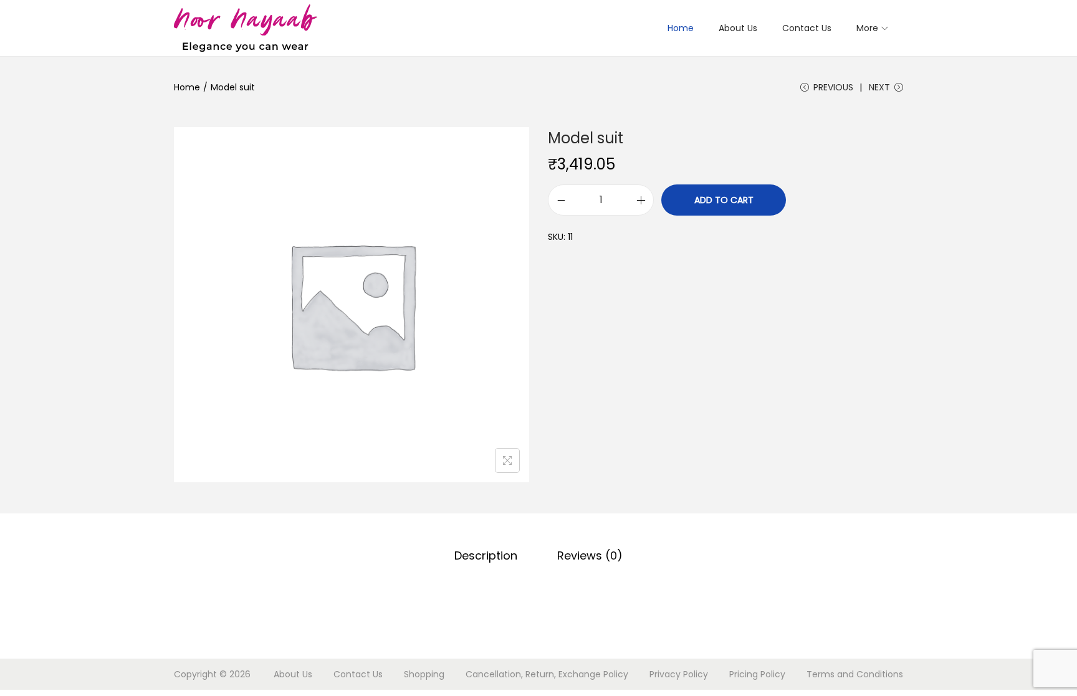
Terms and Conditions (855, 674)
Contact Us (358, 674)
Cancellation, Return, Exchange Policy (547, 674)
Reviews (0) (590, 555)
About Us (293, 674)
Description (485, 555)
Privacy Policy (678, 674)
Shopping (424, 674)
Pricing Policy (757, 674)
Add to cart (724, 200)
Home (187, 87)
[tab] (485, 556)
